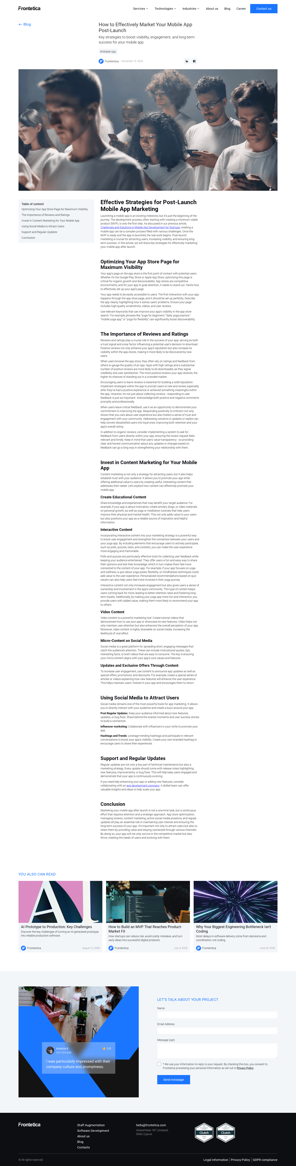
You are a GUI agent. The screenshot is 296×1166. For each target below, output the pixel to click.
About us (212, 8)
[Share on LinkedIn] (187, 61)
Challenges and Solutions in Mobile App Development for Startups (140, 227)
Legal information (216, 1160)
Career (241, 8)
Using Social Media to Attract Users (43, 226)
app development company (143, 785)
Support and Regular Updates (39, 232)
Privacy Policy (245, 1068)
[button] (140, 8)
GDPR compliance (265, 1160)
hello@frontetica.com (151, 1125)
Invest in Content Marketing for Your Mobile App (50, 220)
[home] (29, 8)
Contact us (263, 8)
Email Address (166, 1024)
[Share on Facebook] (194, 61)
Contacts (83, 1147)
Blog (227, 8)
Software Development (93, 1131)
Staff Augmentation (91, 1125)
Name (161, 1008)
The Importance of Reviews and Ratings (46, 214)
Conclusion (28, 237)
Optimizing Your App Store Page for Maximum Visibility (55, 209)
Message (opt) (166, 1040)
